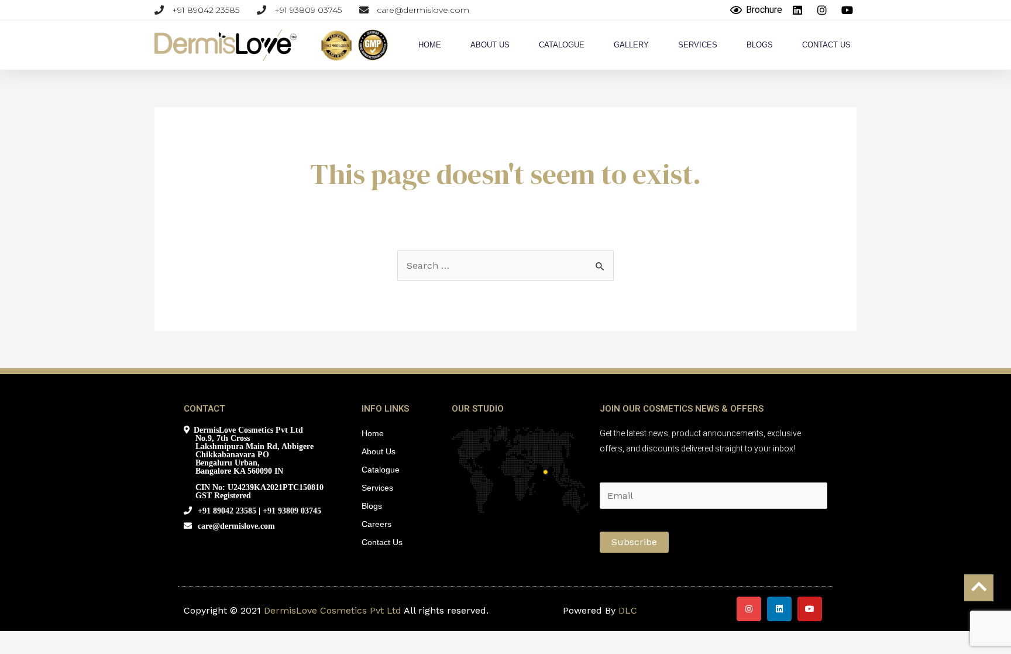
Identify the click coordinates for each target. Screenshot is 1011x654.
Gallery (631, 44)
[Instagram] (749, 609)
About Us (490, 44)
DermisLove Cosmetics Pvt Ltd (332, 610)
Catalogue (561, 44)
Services (697, 44)
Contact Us (826, 44)
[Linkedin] (779, 609)
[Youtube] (809, 609)
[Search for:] (505, 265)
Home (429, 44)
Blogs (760, 44)
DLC (627, 610)
